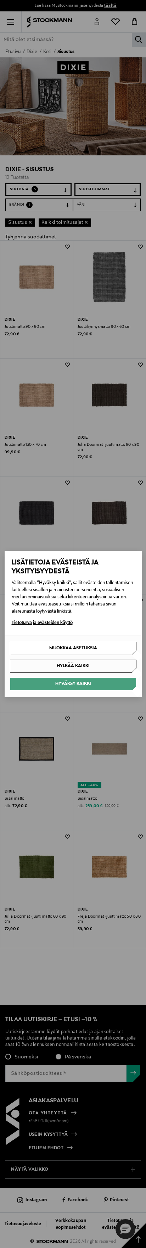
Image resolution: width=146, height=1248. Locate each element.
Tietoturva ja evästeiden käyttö (42, 622)
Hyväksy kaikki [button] (73, 683)
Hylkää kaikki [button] (73, 666)
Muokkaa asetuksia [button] (73, 648)
